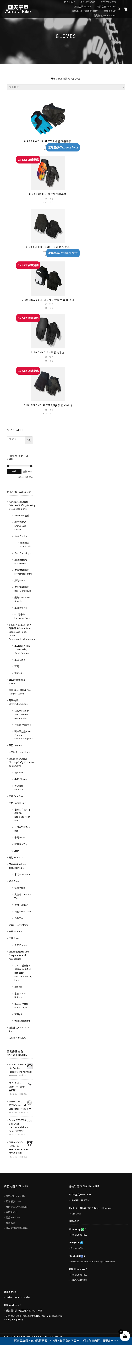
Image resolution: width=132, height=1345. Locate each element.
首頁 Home (69, 2)
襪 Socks (18, 772)
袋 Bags (18, 986)
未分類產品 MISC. (17, 1037)
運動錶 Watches (22, 724)
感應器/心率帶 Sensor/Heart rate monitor (21, 714)
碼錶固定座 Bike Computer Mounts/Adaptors (23, 735)
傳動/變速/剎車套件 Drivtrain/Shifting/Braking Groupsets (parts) (22, 505)
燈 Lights (18, 1014)
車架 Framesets (22, 874)
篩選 (14, 471)
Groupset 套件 (21, 515)
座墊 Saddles (15, 931)
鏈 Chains (19, 673)
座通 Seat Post (16, 796)
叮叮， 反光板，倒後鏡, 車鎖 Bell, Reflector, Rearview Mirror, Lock (23, 972)
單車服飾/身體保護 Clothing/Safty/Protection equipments (22, 762)
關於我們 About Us (106, 6)
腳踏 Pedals (20, 580)
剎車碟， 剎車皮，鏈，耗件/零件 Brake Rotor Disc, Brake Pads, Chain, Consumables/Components (23, 632)
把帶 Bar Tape (21, 844)
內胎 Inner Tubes (23, 911)
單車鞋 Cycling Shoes (19, 751)
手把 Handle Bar (17, 802)
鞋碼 (16, 666)
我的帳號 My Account (105, 15)
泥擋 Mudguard (22, 1020)
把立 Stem (14, 850)
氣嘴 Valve (19, 887)
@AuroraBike (77, 1248)
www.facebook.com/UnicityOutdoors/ (92, 1261)
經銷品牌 (10, 1222)
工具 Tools (14, 938)
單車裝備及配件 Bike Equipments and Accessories (19, 955)
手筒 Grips (19, 837)
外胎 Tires (19, 918)
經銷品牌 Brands (82, 6)
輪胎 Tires (14, 881)
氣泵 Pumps (20, 944)
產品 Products (108, 2)
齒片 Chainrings (22, 553)
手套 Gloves (20, 779)
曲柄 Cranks (20, 536)
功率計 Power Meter (19, 924)
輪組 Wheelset (16, 857)
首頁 (53, 78)
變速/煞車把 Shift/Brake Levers (20, 526)
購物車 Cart (110, 11)
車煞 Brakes (20, 607)
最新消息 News (87, 2)
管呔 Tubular (21, 904)
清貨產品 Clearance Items (85, 11)
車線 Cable (19, 659)
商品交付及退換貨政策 (17, 1228)
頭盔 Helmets (15, 745)
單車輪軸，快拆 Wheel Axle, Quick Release (22, 649)
